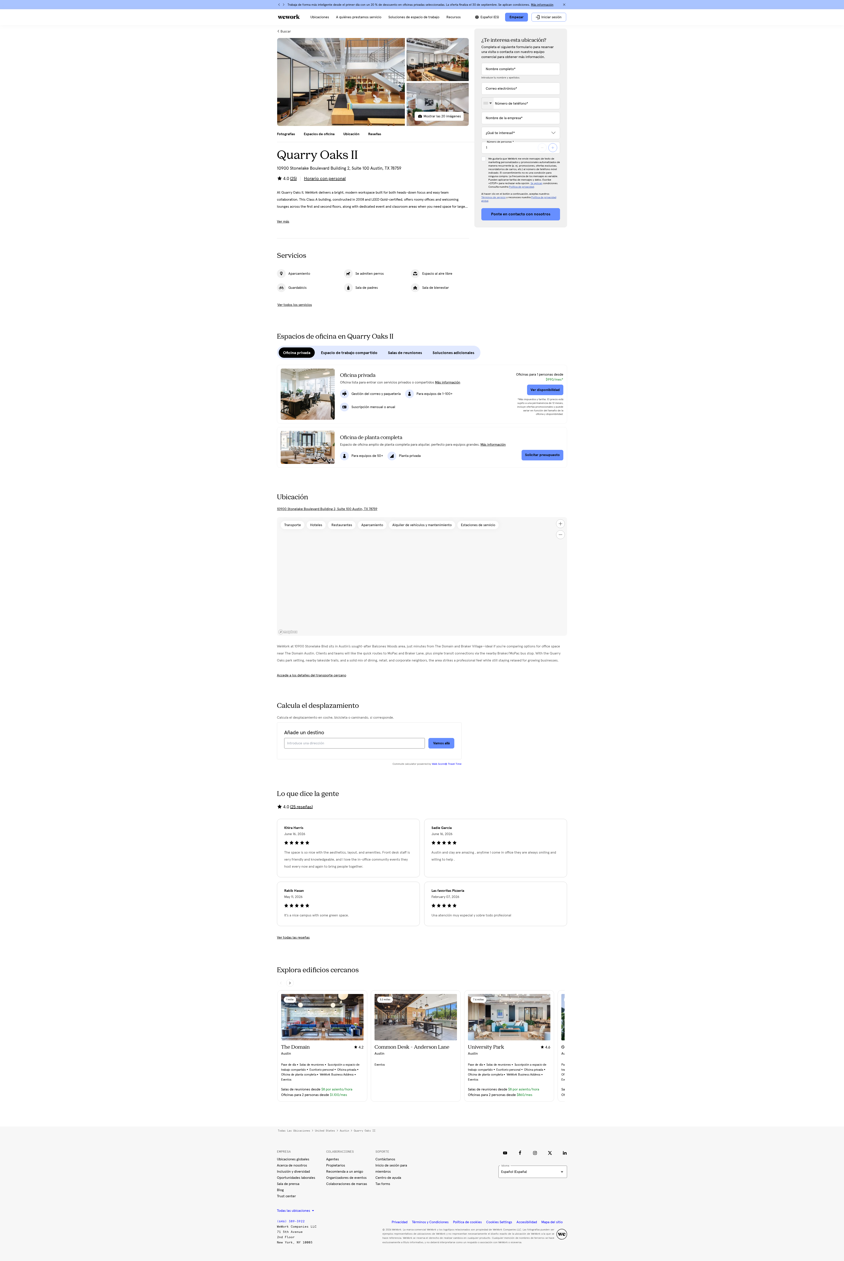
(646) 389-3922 (291, 1221)
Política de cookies (467, 1222)
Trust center (286, 1196)
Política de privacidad (521, 187)
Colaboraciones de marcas (346, 1184)
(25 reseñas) (301, 807)
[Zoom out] (560, 534)
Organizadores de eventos (346, 1177)
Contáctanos (385, 1159)
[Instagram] (535, 1153)
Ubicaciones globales (293, 1159)
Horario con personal (325, 178)
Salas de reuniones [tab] (405, 352)
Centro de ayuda (388, 1177)
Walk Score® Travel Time (447, 764)
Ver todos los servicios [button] (294, 305)
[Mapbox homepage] (288, 631)
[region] (422, 576)
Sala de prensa (288, 1184)
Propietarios (335, 1165)
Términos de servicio (493, 197)
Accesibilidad (527, 1222)
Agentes (332, 1159)
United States (325, 1130)
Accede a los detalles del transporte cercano (311, 675)
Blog (280, 1190)
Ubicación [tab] (351, 134)
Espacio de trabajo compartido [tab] (349, 352)
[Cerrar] (564, 4)
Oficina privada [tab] (296, 352)
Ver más (283, 221)
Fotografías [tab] (286, 134)
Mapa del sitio (552, 1222)
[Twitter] (550, 1153)
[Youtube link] (505, 1153)
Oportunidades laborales (296, 1177)
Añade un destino (304, 732)
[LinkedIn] (565, 1153)
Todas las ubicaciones (294, 1130)
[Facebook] (520, 1153)
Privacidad (399, 1222)
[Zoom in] (560, 523)
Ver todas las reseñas (293, 937)
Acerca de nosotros (292, 1165)
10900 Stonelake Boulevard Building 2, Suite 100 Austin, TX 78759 (327, 509)
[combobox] (488, 103)
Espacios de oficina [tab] (319, 134)
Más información (542, 4)
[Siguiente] (283, 4)
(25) (293, 178)
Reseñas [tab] (374, 134)
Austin (344, 1130)
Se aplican (536, 183)
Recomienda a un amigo (344, 1171)
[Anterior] (279, 4)
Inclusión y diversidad (293, 1171)
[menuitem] (319, 17)
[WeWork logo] (289, 17)
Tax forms (382, 1184)
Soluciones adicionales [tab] (453, 352)
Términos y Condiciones (430, 1222)
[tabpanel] (373, 82)
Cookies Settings (499, 1222)
